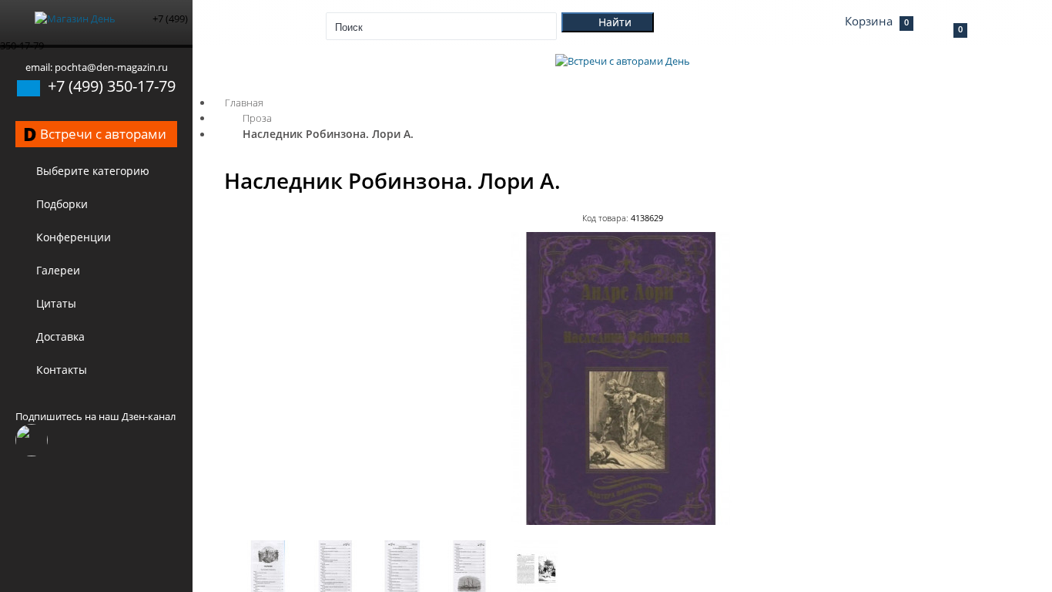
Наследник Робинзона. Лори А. (328, 133)
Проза (257, 118)
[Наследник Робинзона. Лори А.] (622, 521)
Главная (244, 102)
